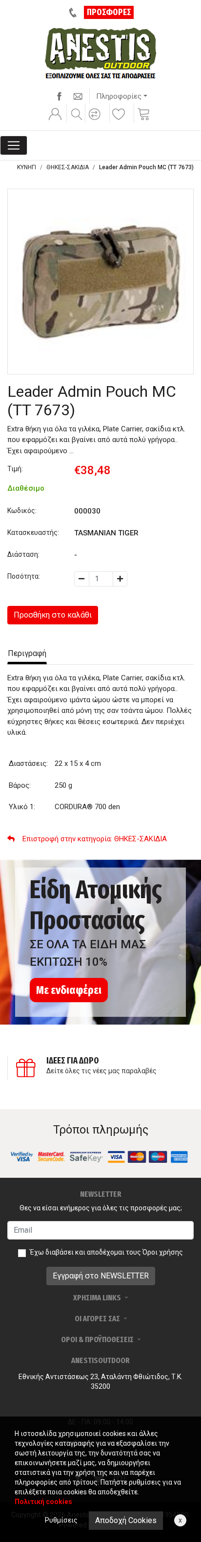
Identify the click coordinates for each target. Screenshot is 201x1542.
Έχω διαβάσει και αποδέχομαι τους (106, 1252)
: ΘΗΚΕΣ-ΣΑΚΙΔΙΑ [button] (94, 838)
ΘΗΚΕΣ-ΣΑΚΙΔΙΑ (67, 167)
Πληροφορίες (118, 96)
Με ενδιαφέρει (68, 990)
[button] (96, 120)
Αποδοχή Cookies (126, 1520)
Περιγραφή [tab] (27, 653)
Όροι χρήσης (162, 1252)
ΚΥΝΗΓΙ (26, 167)
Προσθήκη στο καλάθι (53, 615)
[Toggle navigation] (13, 145)
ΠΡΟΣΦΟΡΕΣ (109, 12)
